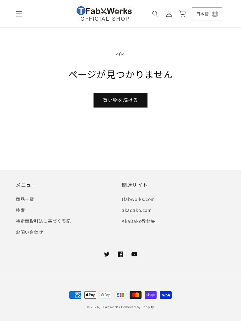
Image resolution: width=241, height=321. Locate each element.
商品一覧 (25, 199)
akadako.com (137, 210)
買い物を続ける (120, 100)
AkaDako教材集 (138, 221)
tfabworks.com (138, 199)
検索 (20, 210)
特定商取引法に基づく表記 (43, 221)
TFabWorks (110, 306)
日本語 (202, 14)
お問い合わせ (29, 232)
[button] (19, 14)
